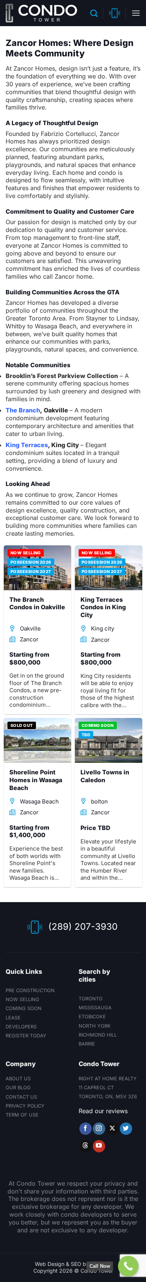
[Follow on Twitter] (126, 1128)
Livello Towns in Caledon (104, 776)
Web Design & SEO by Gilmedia (73, 1264)
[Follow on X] (112, 1128)
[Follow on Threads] (85, 1146)
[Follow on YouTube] (99, 1146)
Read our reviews (103, 1111)
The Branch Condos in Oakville (37, 603)
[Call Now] (128, 1266)
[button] (94, 13)
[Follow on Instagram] (99, 1128)
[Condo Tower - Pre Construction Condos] (41, 13)
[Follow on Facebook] (85, 1128)
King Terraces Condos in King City (103, 607)
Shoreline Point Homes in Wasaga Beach (35, 780)
